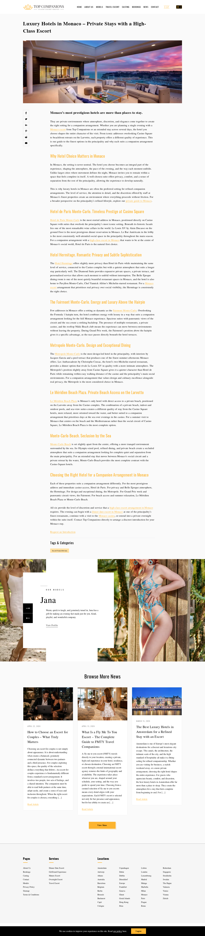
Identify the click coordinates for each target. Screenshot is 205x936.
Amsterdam (102, 868)
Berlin (99, 890)
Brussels (100, 894)
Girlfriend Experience (57, 872)
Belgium (100, 887)
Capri (99, 902)
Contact (155, 6)
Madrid (144, 879)
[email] (26, 143)
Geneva (122, 890)
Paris (143, 898)
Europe (122, 883)
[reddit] (26, 137)
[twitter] (26, 119)
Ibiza (121, 906)
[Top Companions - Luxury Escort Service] (43, 7)
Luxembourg (146, 875)
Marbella (144, 887)
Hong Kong (123, 902)
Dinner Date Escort (56, 868)
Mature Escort (54, 875)
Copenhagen (124, 868)
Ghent (121, 894)
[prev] (28, 618)
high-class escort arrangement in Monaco (131, 507)
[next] (28, 608)
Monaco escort (58, 129)
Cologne (100, 906)
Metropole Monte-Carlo (67, 353)
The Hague (167, 883)
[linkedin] (26, 125)
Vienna (165, 894)
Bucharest (101, 898)
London (144, 872)
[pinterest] (26, 131)
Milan (143, 890)
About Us (89, 6)
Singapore (167, 872)
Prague (144, 902)
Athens (100, 875)
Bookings (136, 6)
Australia (101, 879)
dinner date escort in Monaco (107, 511)
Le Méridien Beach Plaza (63, 401)
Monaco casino (107, 515)
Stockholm (167, 875)
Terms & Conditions (31, 894)
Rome (143, 906)
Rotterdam (167, 868)
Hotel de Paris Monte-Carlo (64, 220)
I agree (138, 931)
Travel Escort (112, 6)
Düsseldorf (123, 879)
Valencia (166, 887)
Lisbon (144, 868)
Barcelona (101, 883)
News (146, 6)
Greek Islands (125, 898)
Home (79, 6)
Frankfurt (123, 887)
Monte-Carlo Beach (60, 444)
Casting (125, 6)
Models (99, 6)
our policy (117, 931)
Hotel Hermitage (64, 263)
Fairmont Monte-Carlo (125, 310)
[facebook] (26, 113)
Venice (165, 890)
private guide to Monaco (139, 200)
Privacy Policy (29, 887)
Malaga (144, 883)
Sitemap (26, 890)
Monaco (144, 894)
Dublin (122, 875)
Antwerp (100, 872)
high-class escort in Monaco (105, 240)
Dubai (121, 872)
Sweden (166, 879)
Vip (166, 7)
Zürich (165, 898)
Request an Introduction (62, 531)
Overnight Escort (55, 879)
